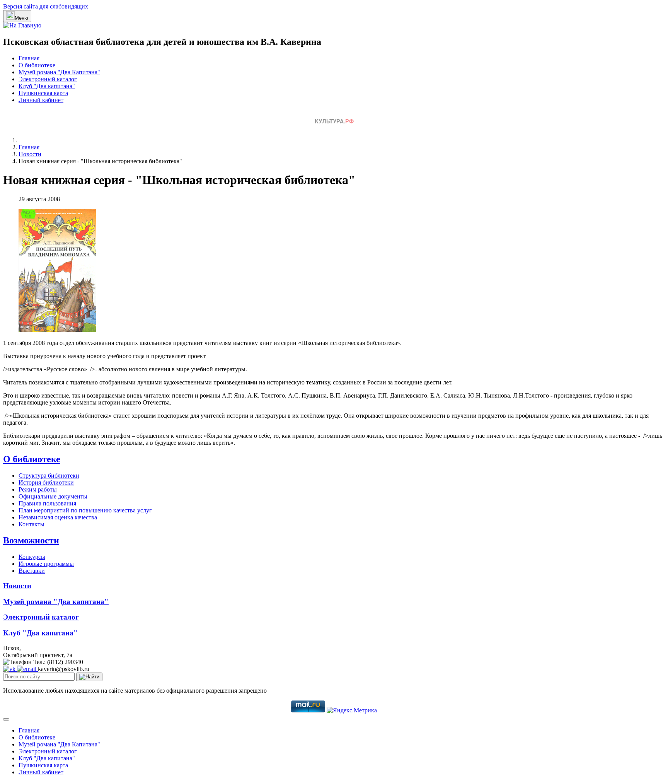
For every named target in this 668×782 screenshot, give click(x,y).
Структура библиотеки (49, 475)
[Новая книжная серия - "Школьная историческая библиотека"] (57, 329)
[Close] (6, 719)
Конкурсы (32, 556)
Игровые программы (46, 563)
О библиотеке (37, 65)
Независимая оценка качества (58, 517)
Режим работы (38, 489)
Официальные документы (53, 496)
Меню (21, 18)
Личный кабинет (41, 100)
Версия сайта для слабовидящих (45, 6)
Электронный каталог (48, 79)
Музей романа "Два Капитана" (59, 72)
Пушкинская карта (43, 93)
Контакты (31, 524)
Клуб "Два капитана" (47, 86)
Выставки (32, 570)
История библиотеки (46, 482)
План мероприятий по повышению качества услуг (85, 510)
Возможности (31, 540)
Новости (17, 586)
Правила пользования (47, 503)
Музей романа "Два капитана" (56, 602)
